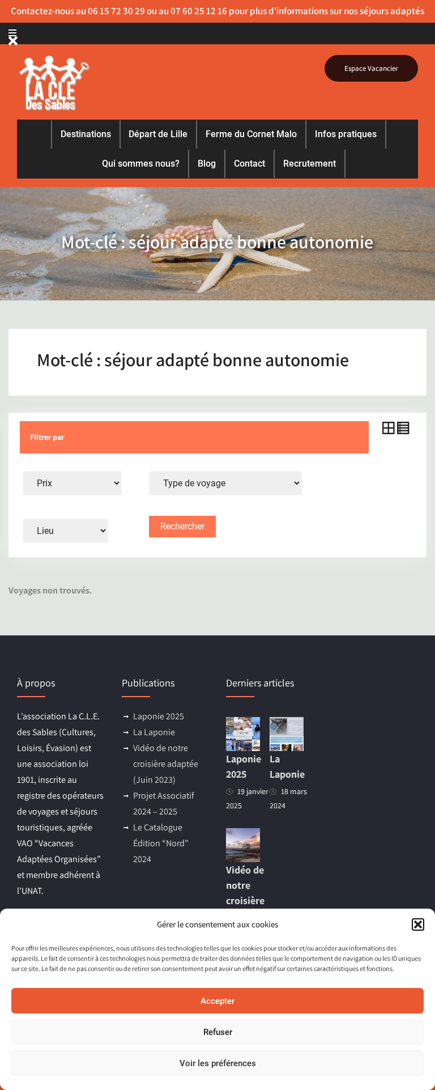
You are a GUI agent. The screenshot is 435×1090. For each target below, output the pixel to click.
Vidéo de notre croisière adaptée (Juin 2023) (165, 764)
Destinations (86, 134)
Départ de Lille (158, 134)
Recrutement (309, 163)
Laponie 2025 (158, 716)
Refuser (217, 1032)
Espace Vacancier (371, 68)
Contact (249, 163)
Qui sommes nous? (141, 163)
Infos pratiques (346, 134)
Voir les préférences (218, 1063)
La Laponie (154, 732)
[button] (418, 924)
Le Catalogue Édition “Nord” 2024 (161, 843)
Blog (207, 163)
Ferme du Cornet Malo (251, 134)
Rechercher (182, 526)
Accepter (217, 1001)
